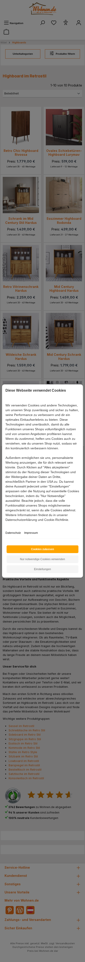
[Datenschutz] (5, 525)
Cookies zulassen (42, 549)
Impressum (31, 532)
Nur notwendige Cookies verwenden (42, 559)
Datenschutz (13, 532)
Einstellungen (42, 569)
